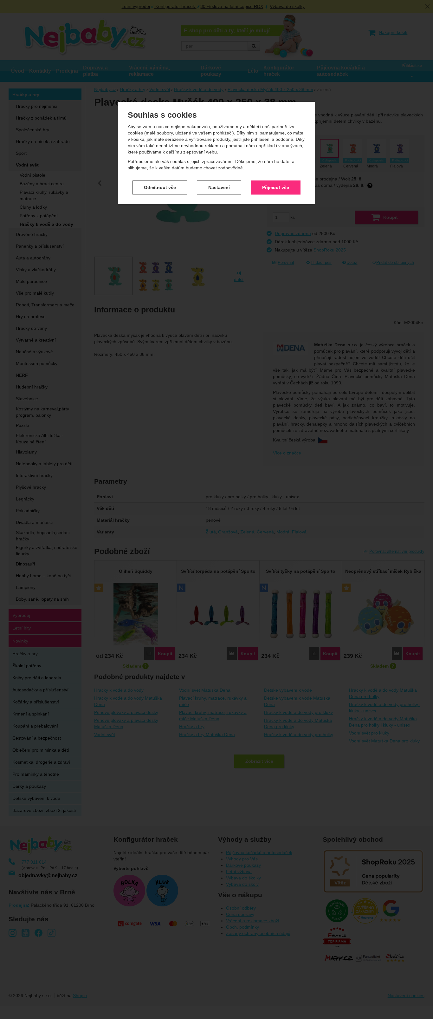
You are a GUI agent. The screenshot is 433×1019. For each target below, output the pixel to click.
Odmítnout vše (160, 187)
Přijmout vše (275, 187)
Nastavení (219, 187)
